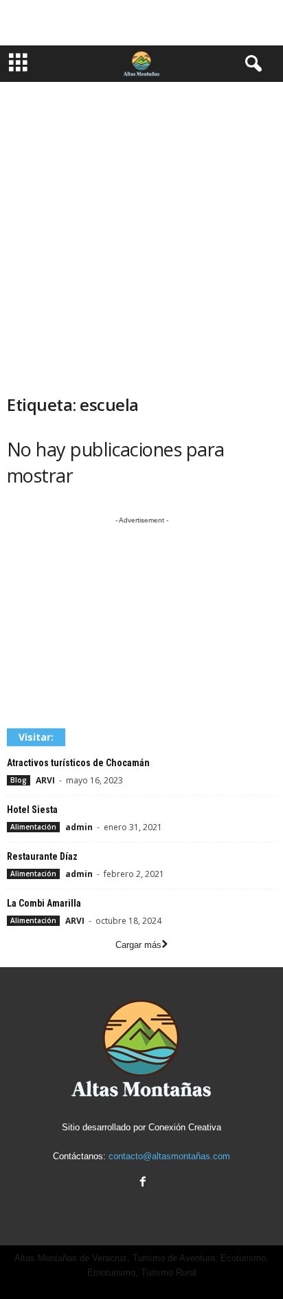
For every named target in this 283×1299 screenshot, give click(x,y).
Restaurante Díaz (42, 856)
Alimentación (33, 827)
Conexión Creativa (184, 1127)
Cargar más (138, 945)
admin (79, 827)
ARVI (45, 780)
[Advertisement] (141, 23)
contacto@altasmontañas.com (169, 1156)
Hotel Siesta (32, 809)
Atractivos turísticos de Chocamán (78, 762)
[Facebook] (141, 1183)
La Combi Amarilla (44, 903)
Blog (18, 780)
